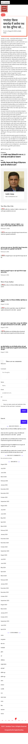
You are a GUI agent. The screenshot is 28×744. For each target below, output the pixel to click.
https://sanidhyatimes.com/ (11, 196)
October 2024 (4, 547)
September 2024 (5, 551)
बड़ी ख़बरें (2, 668)
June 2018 (3, 625)
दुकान (25, 720)
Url (1, 397)
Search (3, 418)
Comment (3, 369)
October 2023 (4, 596)
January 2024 (4, 584)
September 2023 (5, 600)
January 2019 (4, 613)
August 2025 (4, 505)
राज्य (2, 693)
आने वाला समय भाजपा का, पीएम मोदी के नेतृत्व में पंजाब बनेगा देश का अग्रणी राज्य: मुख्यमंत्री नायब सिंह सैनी (14, 248)
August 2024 (4, 555)
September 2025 (5, 501)
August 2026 (4, 464)
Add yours (3, 363)
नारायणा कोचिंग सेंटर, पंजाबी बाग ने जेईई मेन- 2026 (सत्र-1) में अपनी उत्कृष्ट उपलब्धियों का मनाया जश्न (12, 225)
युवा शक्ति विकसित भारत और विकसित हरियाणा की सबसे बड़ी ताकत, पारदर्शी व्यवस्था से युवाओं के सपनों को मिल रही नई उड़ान (14, 348)
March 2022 (4, 608)
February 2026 (4, 480)
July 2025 (3, 509)
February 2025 (4, 530)
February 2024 (4, 580)
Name (2, 382)
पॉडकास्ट (19, 720)
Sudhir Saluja (9, 194)
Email (2, 389)
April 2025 (3, 522)
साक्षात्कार (3, 709)
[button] (3, 14)
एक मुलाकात (3, 639)
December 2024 (5, 538)
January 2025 (4, 534)
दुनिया (2, 651)
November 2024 (5, 542)
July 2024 (3, 559)
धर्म (1, 656)
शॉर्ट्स (15, 720)
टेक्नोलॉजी (3, 647)
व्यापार (2, 701)
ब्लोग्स (2, 680)
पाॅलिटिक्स (3, 660)
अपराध (2, 635)
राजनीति (2, 689)
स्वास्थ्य (2, 713)
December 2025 (5, 489)
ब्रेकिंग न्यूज (3, 672)
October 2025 (4, 497)
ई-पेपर (5, 720)
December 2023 (5, 588)
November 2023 (5, 592)
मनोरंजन (2, 684)
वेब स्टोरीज (9, 720)
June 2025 (3, 514)
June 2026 (3, 472)
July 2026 (3, 468)
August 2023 (4, 604)
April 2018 (3, 629)
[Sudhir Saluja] (14, 181)
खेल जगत (3, 643)
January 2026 (4, 485)
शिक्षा (2, 705)
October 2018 (4, 617)
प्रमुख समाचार (3, 664)
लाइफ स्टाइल (3, 697)
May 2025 (3, 518)
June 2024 (3, 563)
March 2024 (4, 575)
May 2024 (3, 567)
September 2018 (5, 621)
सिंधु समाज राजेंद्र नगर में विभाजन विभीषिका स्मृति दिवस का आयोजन (13, 429)
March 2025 (4, 526)
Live (22, 720)
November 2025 (5, 493)
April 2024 (3, 571)
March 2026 (4, 476)
